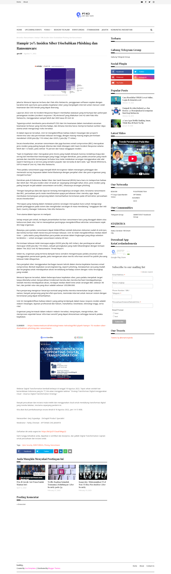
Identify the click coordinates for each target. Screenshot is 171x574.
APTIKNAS (137, 195)
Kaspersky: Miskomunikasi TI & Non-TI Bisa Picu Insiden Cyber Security (92, 484)
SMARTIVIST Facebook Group (142, 216)
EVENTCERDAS (38, 445)
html (116, 313)
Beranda (20, 38)
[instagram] (153, 2)
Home (19, 2)
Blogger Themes (54, 568)
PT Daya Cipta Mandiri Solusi (119, 196)
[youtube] (141, 2)
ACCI (135, 201)
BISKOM (114, 191)
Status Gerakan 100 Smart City (120, 232)
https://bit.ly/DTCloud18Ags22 (54, 431)
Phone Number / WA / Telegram (120, 291)
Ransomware (28, 38)
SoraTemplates (30, 568)
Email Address (118, 275)
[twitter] (149, 2)
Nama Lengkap (118, 283)
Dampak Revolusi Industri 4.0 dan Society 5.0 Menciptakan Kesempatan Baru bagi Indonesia (137, 110)
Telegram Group (117, 215)
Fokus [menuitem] (47, 30)
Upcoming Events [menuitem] (33, 30)
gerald (19, 54)
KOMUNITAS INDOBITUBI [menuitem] (121, 30)
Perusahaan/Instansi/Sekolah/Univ (126, 302)
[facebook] (146, 2)
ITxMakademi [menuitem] (93, 30)
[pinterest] (121, 77)
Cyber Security (27, 445)
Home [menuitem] (19, 30)
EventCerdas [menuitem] (78, 30)
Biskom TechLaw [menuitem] (62, 30)
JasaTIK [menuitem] (105, 30)
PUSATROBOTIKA (140, 191)
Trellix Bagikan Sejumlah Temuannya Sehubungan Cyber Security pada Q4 (61, 484)
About (25, 2)
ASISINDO (136, 198)
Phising (47, 445)
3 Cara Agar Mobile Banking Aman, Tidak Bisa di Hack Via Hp (136, 121)
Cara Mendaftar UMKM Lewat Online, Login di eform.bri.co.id (137, 98)
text (116, 316)
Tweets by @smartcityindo (122, 337)
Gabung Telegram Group (120, 57)
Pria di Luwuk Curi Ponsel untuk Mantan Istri (30, 483)
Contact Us (150, 566)
